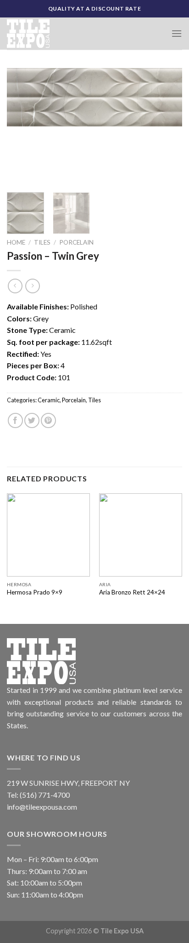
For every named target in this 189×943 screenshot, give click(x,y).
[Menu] (176, 33)
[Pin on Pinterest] (48, 420)
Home (16, 242)
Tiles (42, 242)
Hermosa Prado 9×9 (34, 592)
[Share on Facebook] (15, 420)
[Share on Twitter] (31, 420)
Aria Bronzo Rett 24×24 (132, 592)
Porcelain (76, 242)
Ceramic (49, 400)
